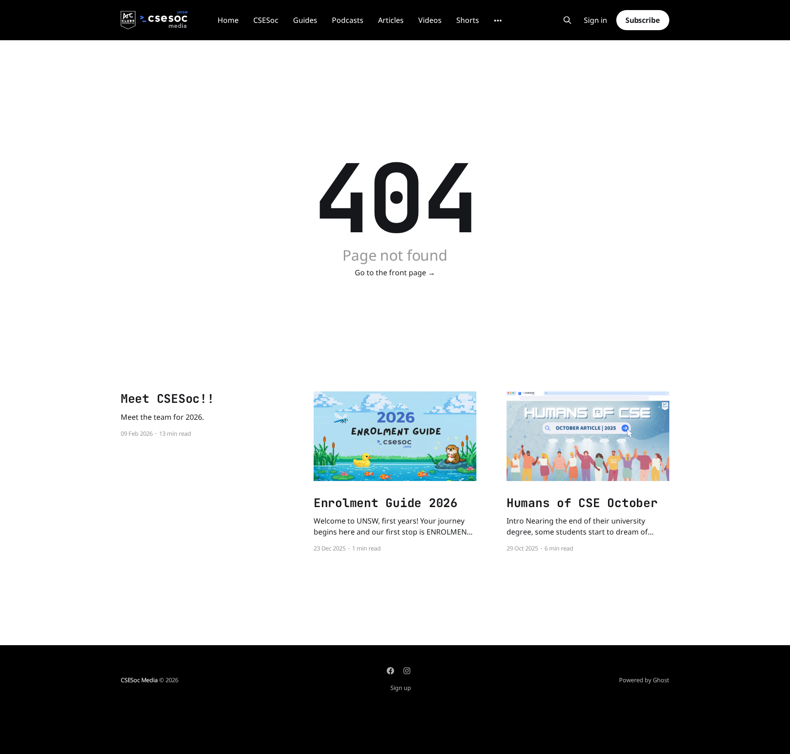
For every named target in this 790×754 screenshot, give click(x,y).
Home (228, 20)
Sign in (595, 20)
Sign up (400, 688)
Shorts (467, 20)
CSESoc (265, 20)
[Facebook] (390, 670)
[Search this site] (567, 20)
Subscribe (642, 20)
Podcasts (347, 20)
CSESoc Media (139, 680)
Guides (305, 20)
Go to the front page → (395, 272)
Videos (430, 20)
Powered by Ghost (644, 680)
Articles (391, 20)
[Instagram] (407, 670)
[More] (498, 20)
